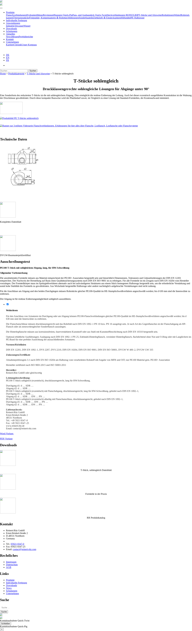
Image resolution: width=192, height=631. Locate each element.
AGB (8, 567)
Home (3, 73)
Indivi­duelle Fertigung (16, 20)
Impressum (11, 562)
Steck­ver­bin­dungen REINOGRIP (123, 15)
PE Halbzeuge (137, 17)
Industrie (10, 26)
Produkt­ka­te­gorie (16, 73)
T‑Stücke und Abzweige (150, 15)
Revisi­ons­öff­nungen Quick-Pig (57, 15)
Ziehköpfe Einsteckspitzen (107, 17)
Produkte (10, 12)
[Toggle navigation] (1, 8)
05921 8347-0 (17, 544)
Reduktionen (168, 15)
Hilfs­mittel (126, 17)
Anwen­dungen (13, 23)
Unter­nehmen (12, 42)
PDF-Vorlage (6, 438)
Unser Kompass (29, 44)
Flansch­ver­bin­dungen (16, 15)
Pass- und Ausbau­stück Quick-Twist (89, 15)
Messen (15, 36)
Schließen (5, 623)
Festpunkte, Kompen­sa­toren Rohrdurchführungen (54, 17)
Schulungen (11, 31)
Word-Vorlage (7, 433)
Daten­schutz (12, 564)
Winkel (177, 15)
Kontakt (10, 39)
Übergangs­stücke (21, 17)
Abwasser (19, 26)
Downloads (11, 28)
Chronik (18, 44)
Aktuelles (10, 34)
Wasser (27, 26)
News (9, 36)
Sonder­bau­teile (86, 17)
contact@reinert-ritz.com (24, 549)
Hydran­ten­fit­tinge (34, 15)
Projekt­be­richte (26, 36)
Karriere (10, 44)
